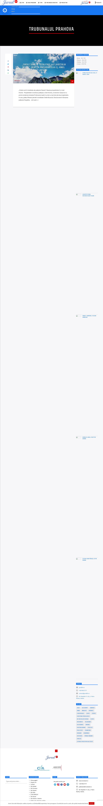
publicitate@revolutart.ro (85, 787)
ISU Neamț (80, 724)
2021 (78, 707)
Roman (79, 733)
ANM (78, 710)
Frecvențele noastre (52, 3)
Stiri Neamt (33, 790)
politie (90, 727)
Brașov (84, 710)
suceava (79, 736)
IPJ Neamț (88, 721)
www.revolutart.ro (83, 781)
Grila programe (32, 3)
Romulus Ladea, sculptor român (89, 438)
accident (85, 707)
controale (80, 713)
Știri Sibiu (33, 792)
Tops (41, 3)
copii (88, 713)
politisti (80, 730)
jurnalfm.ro (82, 687)
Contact (33, 784)
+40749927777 (83, 690)
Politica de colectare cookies (38, 800)
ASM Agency (17, 80)
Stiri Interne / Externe (36, 798)
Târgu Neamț (88, 736)
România (86, 733)
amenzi (92, 707)
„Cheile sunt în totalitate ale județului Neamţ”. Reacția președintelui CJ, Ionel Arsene (44, 67)
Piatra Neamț (81, 727)
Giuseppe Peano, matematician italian (88, 195)
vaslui (79, 738)
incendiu (80, 721)
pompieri (88, 730)
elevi (92, 719)
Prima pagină (34, 780)
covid (94, 713)
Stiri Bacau (33, 796)
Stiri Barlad (33, 786)
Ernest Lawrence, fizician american (89, 316)
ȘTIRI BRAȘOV (34, 794)
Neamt (15, 55)
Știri (22, 3)
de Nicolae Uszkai (82, 719)
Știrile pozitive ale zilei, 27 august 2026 (90, 73)
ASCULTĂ (99, 3)
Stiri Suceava (34, 788)
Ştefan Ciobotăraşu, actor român (90, 559)
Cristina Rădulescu (83, 716)
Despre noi (33, 782)
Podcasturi (64, 3)
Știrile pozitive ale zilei (85, 741)
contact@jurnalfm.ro (84, 693)
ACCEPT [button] (91, 803)
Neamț (88, 724)
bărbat (91, 710)
